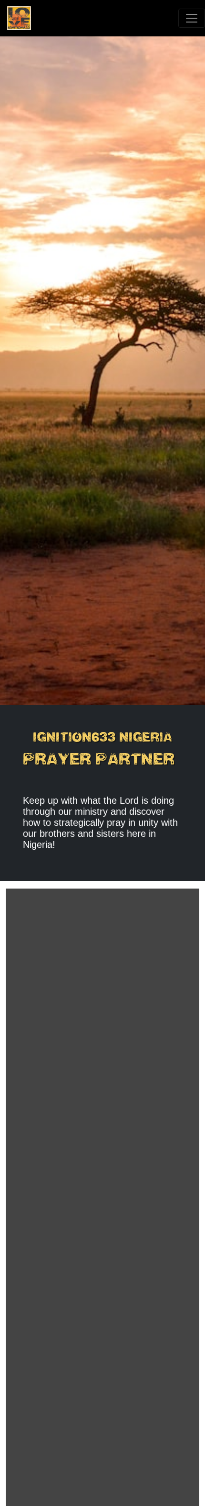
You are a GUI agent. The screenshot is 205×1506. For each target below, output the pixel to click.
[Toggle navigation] (191, 18)
